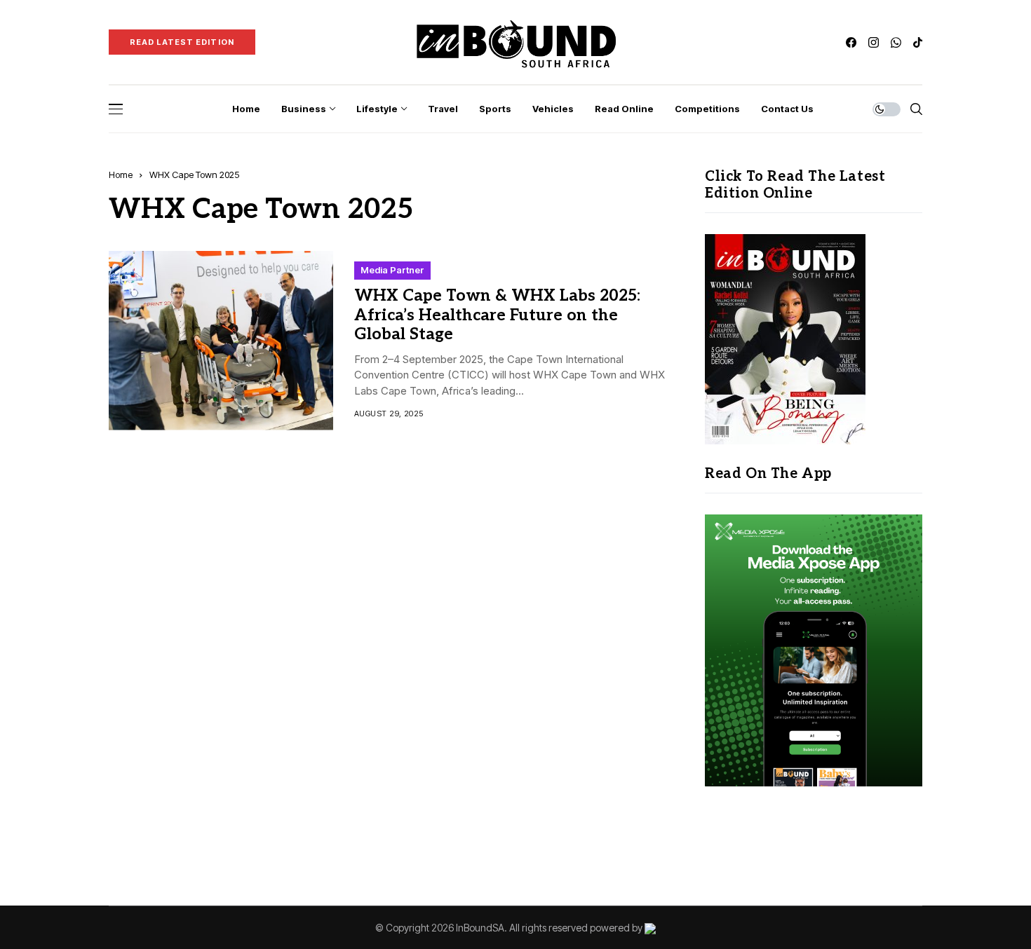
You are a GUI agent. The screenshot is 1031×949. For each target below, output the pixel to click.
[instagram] (873, 42)
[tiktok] (917, 42)
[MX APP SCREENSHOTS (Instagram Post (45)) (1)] (813, 649)
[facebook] (851, 42)
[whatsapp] (896, 42)
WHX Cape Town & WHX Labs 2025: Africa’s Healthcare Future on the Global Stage (497, 315)
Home (121, 174)
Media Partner (392, 269)
